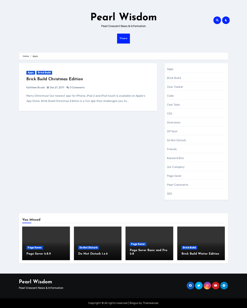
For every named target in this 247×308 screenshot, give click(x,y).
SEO (169, 193)
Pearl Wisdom (123, 18)
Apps (31, 72)
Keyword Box (175, 158)
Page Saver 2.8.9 (38, 253)
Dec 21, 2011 (56, 87)
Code (170, 95)
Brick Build (44, 72)
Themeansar (150, 303)
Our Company (175, 167)
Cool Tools (173, 104)
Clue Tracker (175, 87)
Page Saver (174, 176)
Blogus (134, 303)
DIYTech (172, 131)
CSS (169, 113)
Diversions (173, 122)
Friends (172, 149)
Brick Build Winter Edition (200, 253)
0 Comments (77, 87)
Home (123, 38)
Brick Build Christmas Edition (54, 79)
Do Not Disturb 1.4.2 (93, 253)
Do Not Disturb (176, 140)
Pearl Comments (177, 184)
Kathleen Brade (35, 87)
